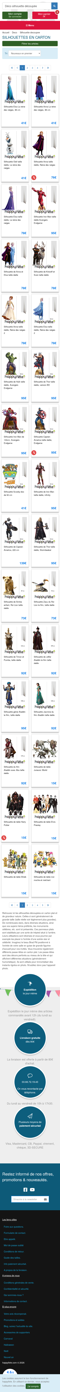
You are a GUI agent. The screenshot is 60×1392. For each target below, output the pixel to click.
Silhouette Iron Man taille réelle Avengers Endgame (45, 219)
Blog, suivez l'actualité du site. (18, 1326)
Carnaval (8, 1338)
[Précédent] (17, 67)
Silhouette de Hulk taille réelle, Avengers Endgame (14, 384)
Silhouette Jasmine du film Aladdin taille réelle (44, 713)
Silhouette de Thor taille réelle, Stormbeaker (44, 548)
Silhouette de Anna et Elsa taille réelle (13, 273)
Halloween (9, 1344)
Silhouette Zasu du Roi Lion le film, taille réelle (44, 603)
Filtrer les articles (30, 43)
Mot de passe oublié (14, 1245)
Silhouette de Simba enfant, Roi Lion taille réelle (13, 605)
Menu (31, 25)
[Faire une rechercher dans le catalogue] (54, 5)
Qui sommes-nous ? (14, 1295)
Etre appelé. (10, 1239)
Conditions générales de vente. (19, 1282)
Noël (6, 1350)
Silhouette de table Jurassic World (42, 768)
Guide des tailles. (12, 1257)
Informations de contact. (15, 1301)
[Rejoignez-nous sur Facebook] (25, 1189)
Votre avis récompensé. (15, 1313)
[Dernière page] (48, 67)
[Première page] (12, 67)
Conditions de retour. (14, 1251)
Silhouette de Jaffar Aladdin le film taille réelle (42, 660)
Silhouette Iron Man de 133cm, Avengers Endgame (14, 439)
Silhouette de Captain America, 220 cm (13, 548)
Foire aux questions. (14, 1226)
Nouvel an (9, 1357)
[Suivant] (42, 67)
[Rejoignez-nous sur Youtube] (32, 1189)
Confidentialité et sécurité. (16, 1288)
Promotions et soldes (14, 1319)
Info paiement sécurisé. (15, 1263)
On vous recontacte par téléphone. (30, 1090)
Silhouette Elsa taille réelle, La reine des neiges (13, 219)
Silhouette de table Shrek (15, 876)
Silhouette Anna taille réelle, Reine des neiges (44, 163)
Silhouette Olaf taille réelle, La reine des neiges (13, 164)
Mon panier (48, 15)
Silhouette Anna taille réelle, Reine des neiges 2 (14, 329)
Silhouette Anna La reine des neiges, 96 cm (45, 108)
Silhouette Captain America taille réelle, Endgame (43, 439)
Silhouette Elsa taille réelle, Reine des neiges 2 (44, 329)
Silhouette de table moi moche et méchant (44, 878)
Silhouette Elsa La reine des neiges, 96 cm (14, 108)
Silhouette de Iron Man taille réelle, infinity (44, 493)
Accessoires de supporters (17, 1332)
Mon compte (15, 15)
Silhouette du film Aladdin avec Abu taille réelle (14, 770)
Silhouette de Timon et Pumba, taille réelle (14, 658)
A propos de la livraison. (15, 1270)
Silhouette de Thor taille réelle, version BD (44, 383)
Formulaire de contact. (15, 1232)
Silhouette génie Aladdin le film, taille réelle (14, 713)
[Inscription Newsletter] (45, 1199)
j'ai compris (33, 1386)
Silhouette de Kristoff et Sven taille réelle (44, 273)
